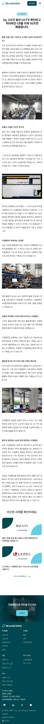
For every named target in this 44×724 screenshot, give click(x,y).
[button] (40, 3)
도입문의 (22, 613)
